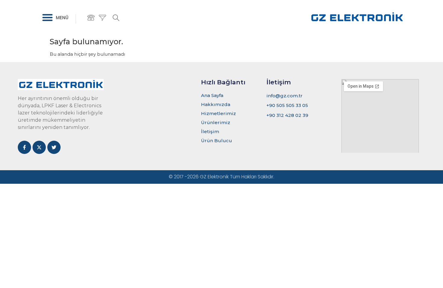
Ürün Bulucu (216, 140)
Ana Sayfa (212, 95)
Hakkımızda (215, 104)
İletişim (210, 131)
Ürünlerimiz (215, 122)
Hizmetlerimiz (218, 113)
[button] (47, 17)
